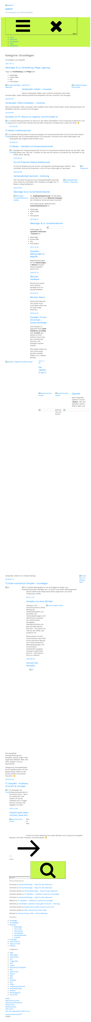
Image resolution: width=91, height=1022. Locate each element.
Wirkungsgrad (15, 993)
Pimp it (12, 974)
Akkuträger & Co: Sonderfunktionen (46, 223)
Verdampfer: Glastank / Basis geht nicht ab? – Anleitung (39, 904)
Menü (74, 34)
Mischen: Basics (37, 297)
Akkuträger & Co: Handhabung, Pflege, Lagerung (27, 67)
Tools (12, 44)
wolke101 (9, 9)
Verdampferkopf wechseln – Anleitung (31, 176)
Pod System (18, 931)
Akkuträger (18, 927)
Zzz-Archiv (13, 995)
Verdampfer (14, 41)
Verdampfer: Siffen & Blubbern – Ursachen (25, 103)
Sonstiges (13, 939)
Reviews (13, 925)
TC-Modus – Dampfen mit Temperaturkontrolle (31, 146)
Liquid (12, 965)
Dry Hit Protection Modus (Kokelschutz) (32, 162)
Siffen (12, 984)
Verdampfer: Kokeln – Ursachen (36, 89)
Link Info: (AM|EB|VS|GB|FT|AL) (17, 1011)
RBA (11, 976)
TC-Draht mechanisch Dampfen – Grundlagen (26, 583)
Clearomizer (14, 957)
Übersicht (13, 39)
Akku (11, 953)
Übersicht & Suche (12, 1000)
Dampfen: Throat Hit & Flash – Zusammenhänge (38, 320)
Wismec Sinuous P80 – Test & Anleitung (32, 913)
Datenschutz (10, 1005)
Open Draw (14, 972)
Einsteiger (13, 920)
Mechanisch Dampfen (18, 967)
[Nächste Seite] (28, 856)
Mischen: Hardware (34, 277)
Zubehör (17, 937)
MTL (11, 969)
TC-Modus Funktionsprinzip (18, 130)
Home (12, 37)
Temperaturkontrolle (17, 986)
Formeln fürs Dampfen (32, 664)
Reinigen (13, 980)
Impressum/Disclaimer (13, 1003)
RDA (11, 978)
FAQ (11, 963)
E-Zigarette (14, 961)
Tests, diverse (15, 941)
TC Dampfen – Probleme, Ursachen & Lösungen (17, 784)
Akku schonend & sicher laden (35, 910)
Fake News (14, 46)
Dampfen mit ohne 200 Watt (39, 601)
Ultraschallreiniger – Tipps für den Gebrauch (35, 884)
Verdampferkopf (20, 935)
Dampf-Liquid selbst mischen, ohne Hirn (18, 813)
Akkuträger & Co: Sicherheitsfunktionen (32, 191)
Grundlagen (14, 923)
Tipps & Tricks (15, 944)
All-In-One (18, 929)
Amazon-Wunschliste (13, 1014)
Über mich (9, 1009)
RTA (11, 982)
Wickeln (13, 946)
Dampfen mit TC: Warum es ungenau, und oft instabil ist (31, 116)
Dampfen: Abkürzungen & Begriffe (37, 254)
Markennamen (10, 1007)
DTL (11, 959)
